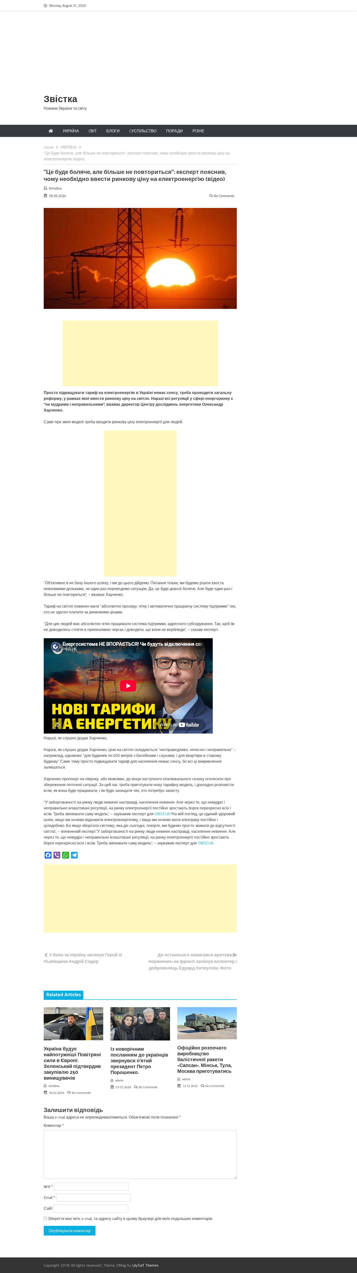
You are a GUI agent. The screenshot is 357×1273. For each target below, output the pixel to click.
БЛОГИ (113, 131)
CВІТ (93, 131)
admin (119, 1080)
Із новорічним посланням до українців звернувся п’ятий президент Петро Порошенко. (139, 1061)
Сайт (48, 1208)
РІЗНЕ (198, 131)
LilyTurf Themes (145, 1265)
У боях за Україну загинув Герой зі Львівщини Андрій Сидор (83, 958)
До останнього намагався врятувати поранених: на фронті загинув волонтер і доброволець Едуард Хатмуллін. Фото (192, 961)
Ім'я (48, 1186)
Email (49, 1197)
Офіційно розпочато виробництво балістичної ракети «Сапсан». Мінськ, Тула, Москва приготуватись (204, 1060)
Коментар (54, 1125)
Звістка (60, 99)
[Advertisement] (178, 55)
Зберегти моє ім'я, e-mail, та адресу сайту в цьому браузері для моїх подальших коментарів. (130, 1218)
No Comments (224, 195)
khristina (55, 188)
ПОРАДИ (174, 131)
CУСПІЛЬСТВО (142, 131)
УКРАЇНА (71, 131)
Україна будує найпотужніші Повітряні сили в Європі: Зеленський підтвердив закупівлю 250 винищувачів (72, 1063)
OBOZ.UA (162, 814)
